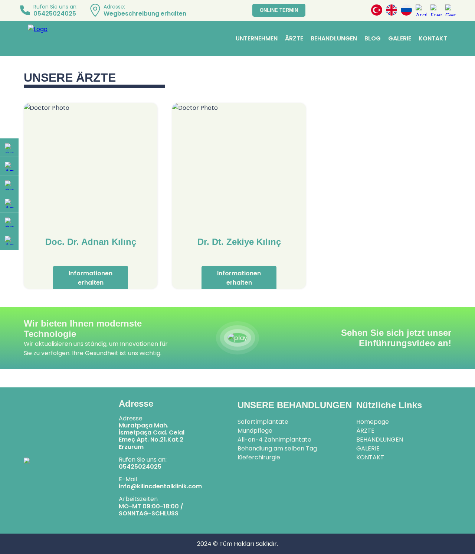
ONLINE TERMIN (279, 10)
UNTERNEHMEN (257, 38)
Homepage (372, 421)
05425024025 (54, 13)
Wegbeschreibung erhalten (145, 13)
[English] (391, 10)
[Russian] (406, 10)
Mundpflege (255, 430)
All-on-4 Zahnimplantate (274, 439)
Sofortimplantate (263, 421)
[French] (436, 10)
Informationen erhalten (90, 278)
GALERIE (399, 38)
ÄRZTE (294, 38)
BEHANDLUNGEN (334, 38)
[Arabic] (421, 10)
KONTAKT (433, 38)
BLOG (372, 38)
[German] (450, 10)
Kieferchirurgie (259, 457)
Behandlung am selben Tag (277, 448)
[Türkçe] (376, 10)
